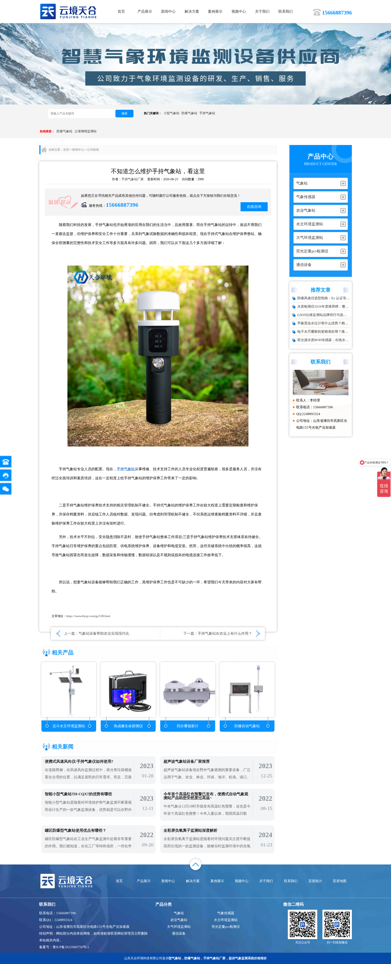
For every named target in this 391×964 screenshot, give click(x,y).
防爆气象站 (189, 113)
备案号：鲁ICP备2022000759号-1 (64, 947)
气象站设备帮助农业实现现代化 (104, 633)
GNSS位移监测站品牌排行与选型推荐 (323, 315)
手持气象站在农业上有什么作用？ (225, 633)
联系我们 (285, 11)
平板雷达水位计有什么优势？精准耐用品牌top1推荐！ (323, 323)
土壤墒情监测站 (85, 131)
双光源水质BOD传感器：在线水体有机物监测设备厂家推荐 (323, 340)
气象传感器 (225, 913)
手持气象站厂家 (133, 179)
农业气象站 (178, 920)
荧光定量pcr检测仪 (226, 926)
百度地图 (339, 881)
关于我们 (262, 11)
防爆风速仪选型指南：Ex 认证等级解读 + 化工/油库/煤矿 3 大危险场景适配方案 (323, 298)
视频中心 (238, 11)
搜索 (124, 113)
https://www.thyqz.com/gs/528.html (88, 616)
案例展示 (215, 11)
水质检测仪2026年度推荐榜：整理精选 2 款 (323, 306)
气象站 (179, 913)
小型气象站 (171, 113)
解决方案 (192, 11)
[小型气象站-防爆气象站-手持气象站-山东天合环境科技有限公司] (68, 11)
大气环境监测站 (179, 926)
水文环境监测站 (226, 920)
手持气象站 (207, 113)
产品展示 (145, 11)
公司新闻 (93, 149)
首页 (121, 11)
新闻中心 (168, 11)
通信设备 (179, 933)
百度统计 (315, 881)
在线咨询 (254, 207)
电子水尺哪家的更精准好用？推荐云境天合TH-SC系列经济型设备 (323, 331)
